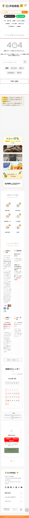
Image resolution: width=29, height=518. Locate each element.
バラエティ (11, 73)
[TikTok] (19, 488)
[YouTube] (21, 488)
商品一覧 (9, 20)
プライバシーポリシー (15, 509)
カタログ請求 (14, 23)
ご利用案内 (7, 23)
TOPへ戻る (14, 81)
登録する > (25, 12)
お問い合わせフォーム (11, 450)
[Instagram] (5, 488)
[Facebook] (8, 488)
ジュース (14, 68)
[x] (13, 488)
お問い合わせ (21, 23)
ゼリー (21, 68)
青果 (7, 68)
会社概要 (18, 26)
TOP (5, 20)
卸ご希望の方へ (12, 26)
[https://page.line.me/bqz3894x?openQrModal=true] (11, 488)
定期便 (14, 20)
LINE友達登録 (21, 16)
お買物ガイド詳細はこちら (13, 360)
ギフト (19, 73)
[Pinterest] (16, 488)
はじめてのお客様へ (21, 20)
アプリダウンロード (10, 16)
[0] (21, 5)
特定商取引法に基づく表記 (7, 509)
